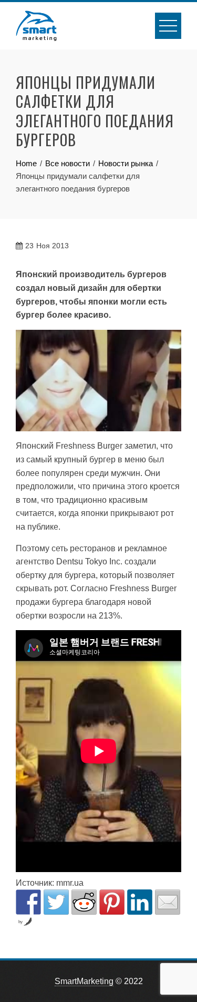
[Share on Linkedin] (139, 902)
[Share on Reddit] (84, 902)
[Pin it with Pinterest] (112, 902)
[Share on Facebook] (28, 902)
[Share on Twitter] (56, 902)
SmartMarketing (84, 981)
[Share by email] (167, 902)
